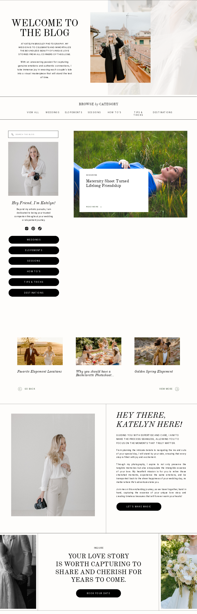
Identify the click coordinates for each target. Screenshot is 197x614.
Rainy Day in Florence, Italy (39, 371)
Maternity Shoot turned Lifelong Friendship (107, 183)
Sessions (91, 175)
